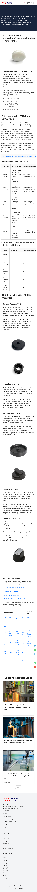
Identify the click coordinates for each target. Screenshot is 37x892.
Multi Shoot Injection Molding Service (16, 599)
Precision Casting (8, 819)
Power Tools (6, 851)
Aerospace (6, 831)
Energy (5, 841)
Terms (4, 875)
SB (23, 643)
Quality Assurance (8, 868)
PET (16, 618)
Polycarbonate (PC (10, 633)
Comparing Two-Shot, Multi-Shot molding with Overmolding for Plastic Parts (18, 775)
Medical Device (7, 843)
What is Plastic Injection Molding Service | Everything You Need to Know (17, 707)
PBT (10, 625)
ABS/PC (5, 625)
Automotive (6, 833)
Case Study (6, 873)
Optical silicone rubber (29, 643)
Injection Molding (8, 816)
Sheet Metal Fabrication (9, 821)
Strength (5, 865)
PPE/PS (17, 660)
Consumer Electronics (9, 836)
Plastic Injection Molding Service (14, 588)
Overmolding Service (11, 591)
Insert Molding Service (11, 595)
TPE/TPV (23, 652)
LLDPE (5, 660)
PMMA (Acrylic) (17, 633)
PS (23, 625)
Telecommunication (8, 846)
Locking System (7, 853)
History (5, 863)
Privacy (5, 878)
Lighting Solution (8, 848)
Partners (5, 870)
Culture (5, 860)
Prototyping (6, 824)
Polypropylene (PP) (17, 652)
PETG (16, 625)
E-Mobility (6, 838)
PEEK (10, 652)
